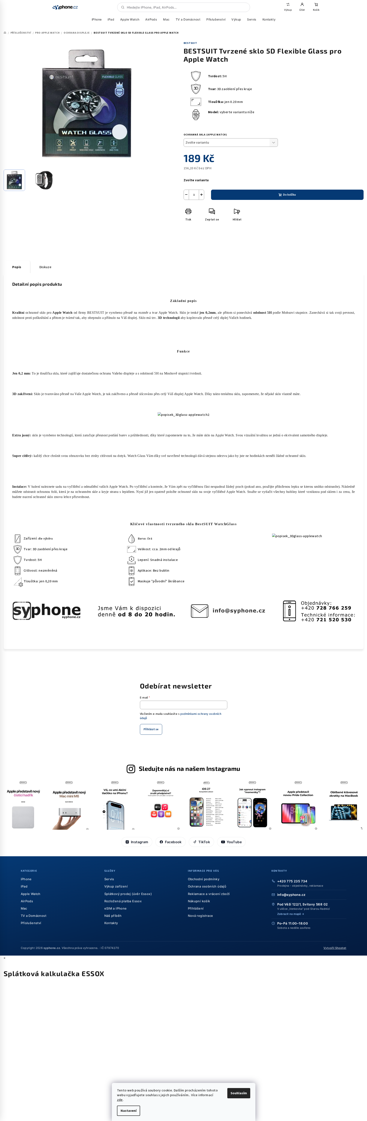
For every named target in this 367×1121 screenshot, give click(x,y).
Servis (251, 19)
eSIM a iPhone (115, 908)
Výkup (288, 9)
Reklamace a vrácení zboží (209, 894)
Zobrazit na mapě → (290, 914)
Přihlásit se (151, 729)
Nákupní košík (199, 901)
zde (120, 1099)
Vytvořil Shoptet (335, 948)
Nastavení (128, 1110)
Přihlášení (196, 908)
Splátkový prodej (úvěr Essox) (128, 894)
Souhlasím (239, 1093)
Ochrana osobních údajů (207, 886)
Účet (302, 9)
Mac (166, 19)
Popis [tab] (16, 267)
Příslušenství (215, 19)
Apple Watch (129, 19)
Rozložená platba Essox (123, 901)
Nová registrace (200, 916)
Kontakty (268, 19)
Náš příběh (113, 916)
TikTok (204, 842)
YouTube (234, 842)
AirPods (151, 19)
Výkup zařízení (116, 886)
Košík (316, 9)
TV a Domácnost (187, 19)
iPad (111, 19)
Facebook (173, 842)
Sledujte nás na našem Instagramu (189, 768)
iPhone (97, 19)
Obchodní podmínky (204, 879)
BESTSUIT (190, 43)
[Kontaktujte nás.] (183, 610)
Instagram (139, 842)
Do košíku (289, 195)
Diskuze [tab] (45, 267)
